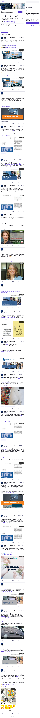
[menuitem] (12, 632)
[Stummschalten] (4, 638)
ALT (22, 59)
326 (1, 16)
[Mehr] (23, 62)
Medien (12, 31)
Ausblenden (21, 49)
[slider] (13, 636)
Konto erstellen (32, 22)
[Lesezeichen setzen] (18, 62)
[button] (12, 632)
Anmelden (32, 25)
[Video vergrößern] (21, 638)
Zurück (3, 1)
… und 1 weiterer (17, 406)
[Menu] (23, 12)
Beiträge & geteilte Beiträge (5, 34)
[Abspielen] (2, 638)
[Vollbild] (23, 638)
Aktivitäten (4, 31)
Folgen (20, 11)
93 (5, 16)
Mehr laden (12, 716)
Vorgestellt (21, 31)
